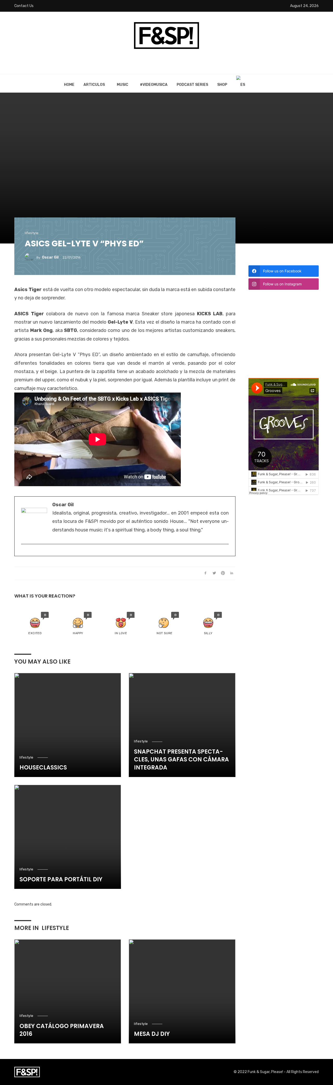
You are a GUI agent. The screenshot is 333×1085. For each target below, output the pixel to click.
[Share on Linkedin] (231, 573)
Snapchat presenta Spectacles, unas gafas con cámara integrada (181, 760)
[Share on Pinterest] (223, 573)
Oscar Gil (50, 257)
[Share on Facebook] (205, 573)
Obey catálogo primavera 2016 (62, 1030)
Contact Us (24, 6)
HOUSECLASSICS (43, 768)
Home (69, 84)
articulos (94, 84)
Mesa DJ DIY (152, 1034)
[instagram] (23, 552)
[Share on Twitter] (214, 573)
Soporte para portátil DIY (61, 879)
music (122, 84)
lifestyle (32, 233)
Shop (222, 84)
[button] (35, 623)
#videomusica (154, 84)
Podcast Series (192, 84)
